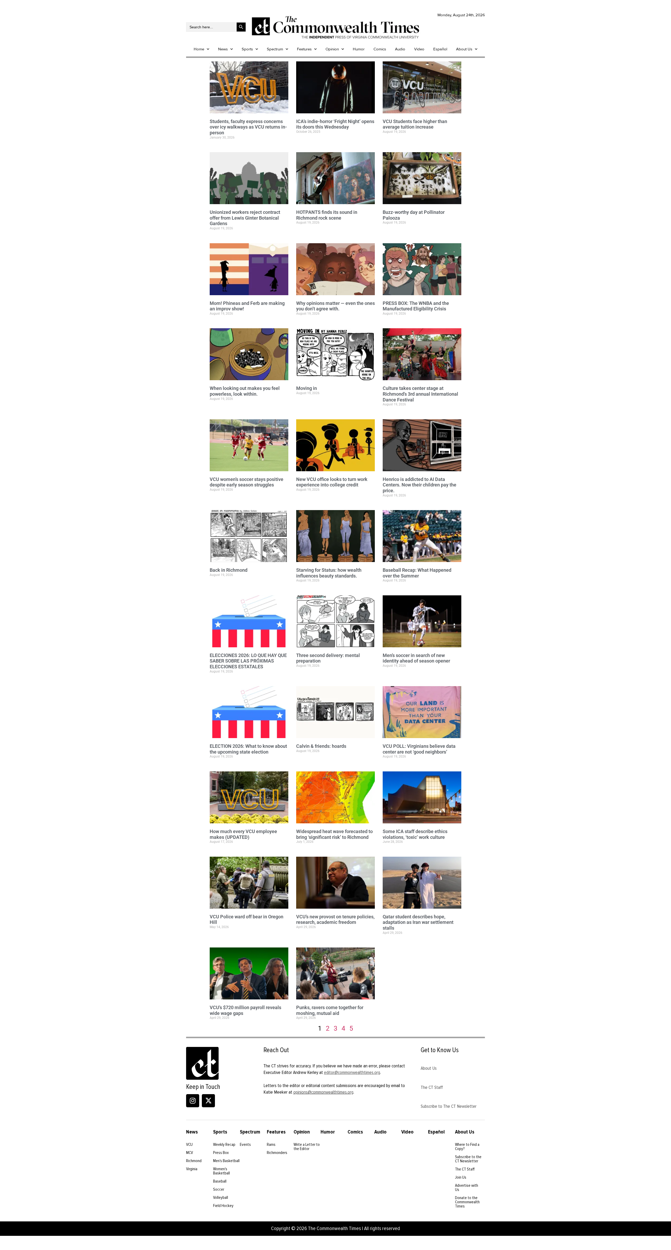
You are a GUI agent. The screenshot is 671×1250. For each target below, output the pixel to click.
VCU (189, 1144)
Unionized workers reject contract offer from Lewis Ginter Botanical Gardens (245, 217)
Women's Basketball (221, 1171)
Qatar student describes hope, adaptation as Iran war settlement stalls (418, 922)
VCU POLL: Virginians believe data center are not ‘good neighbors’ (419, 749)
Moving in (306, 388)
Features (304, 49)
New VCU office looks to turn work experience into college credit (331, 482)
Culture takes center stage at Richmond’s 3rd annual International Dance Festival (420, 393)
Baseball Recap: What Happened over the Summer (417, 573)
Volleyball (220, 1197)
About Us (464, 49)
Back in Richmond (228, 570)
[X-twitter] (208, 1100)
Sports (247, 49)
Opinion (332, 49)
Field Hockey (223, 1205)
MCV (189, 1152)
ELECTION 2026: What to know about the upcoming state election (248, 749)
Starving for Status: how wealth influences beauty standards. (328, 573)
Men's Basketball (226, 1160)
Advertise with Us (466, 1187)
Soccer (218, 1189)
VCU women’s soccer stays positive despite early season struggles (246, 482)
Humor (359, 49)
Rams (271, 1144)
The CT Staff (432, 1087)
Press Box (221, 1152)
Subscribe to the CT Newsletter (468, 1159)
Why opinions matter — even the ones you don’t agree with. (335, 306)
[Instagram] (192, 1100)
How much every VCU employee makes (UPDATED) (243, 834)
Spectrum (275, 49)
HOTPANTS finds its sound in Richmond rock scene (326, 215)
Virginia (191, 1169)
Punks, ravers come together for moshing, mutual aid (329, 1010)
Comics (380, 49)
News (223, 49)
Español (440, 49)
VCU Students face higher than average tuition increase (415, 124)
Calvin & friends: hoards (321, 746)
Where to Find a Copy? (467, 1146)
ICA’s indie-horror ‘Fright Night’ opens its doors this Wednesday (335, 124)
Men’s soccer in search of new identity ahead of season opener (416, 658)
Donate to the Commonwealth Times (467, 1202)
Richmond (194, 1160)
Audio (400, 49)
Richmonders (277, 1152)
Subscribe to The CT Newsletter (449, 1106)
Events (245, 1144)
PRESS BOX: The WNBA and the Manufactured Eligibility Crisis (416, 306)
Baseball (219, 1181)
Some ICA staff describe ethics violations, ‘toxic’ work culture (415, 834)
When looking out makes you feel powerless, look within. (245, 391)
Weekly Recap (224, 1144)
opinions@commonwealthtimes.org (323, 1092)
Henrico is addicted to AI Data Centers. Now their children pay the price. (419, 484)
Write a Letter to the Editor (307, 1146)
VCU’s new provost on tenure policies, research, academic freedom (335, 919)
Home (199, 49)
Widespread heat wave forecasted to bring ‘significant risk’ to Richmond (334, 834)
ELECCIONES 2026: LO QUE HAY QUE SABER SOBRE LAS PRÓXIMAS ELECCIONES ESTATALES (248, 661)
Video (419, 49)
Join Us (460, 1177)
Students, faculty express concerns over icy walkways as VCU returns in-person (248, 127)
